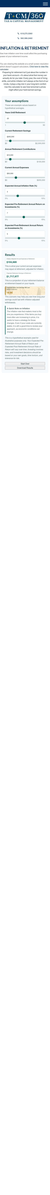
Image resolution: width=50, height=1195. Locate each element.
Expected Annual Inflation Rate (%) (21, 185)
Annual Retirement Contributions (20, 149)
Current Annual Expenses (17, 167)
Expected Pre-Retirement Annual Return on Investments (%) (25, 205)
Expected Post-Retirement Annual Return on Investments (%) (24, 226)
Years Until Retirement (15, 112)
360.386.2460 (26, 38)
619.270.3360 (26, 33)
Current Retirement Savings (18, 130)
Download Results (25, 367)
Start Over (25, 363)
